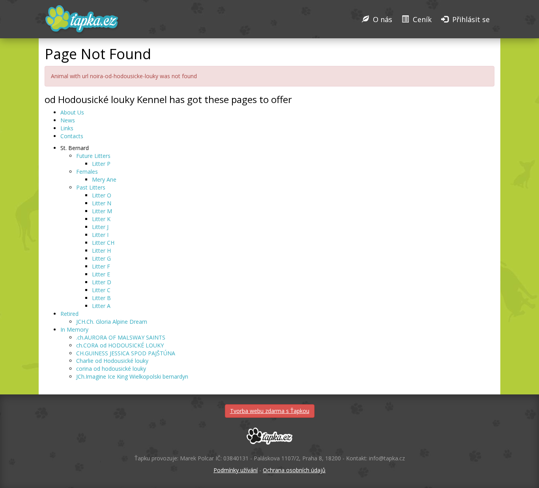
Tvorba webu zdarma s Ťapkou (269, 411)
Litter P (101, 163)
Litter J (100, 227)
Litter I (100, 234)
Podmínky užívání (235, 470)
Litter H (101, 250)
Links (66, 128)
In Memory (74, 329)
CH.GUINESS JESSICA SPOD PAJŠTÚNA (125, 353)
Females (87, 171)
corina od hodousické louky (111, 368)
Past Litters (90, 187)
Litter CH (103, 242)
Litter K (101, 219)
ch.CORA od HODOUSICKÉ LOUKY (120, 345)
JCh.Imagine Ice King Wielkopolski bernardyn (132, 376)
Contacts (71, 136)
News (67, 120)
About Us (72, 112)
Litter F (101, 266)
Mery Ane (104, 179)
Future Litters (93, 156)
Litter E (101, 274)
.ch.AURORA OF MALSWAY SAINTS (120, 337)
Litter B (101, 298)
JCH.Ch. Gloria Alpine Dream (111, 321)
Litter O (101, 195)
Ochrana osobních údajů (294, 470)
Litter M (102, 211)
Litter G (101, 258)
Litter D (101, 282)
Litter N (101, 203)
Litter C (101, 290)
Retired (69, 313)
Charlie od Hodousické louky (112, 360)
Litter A (101, 306)
